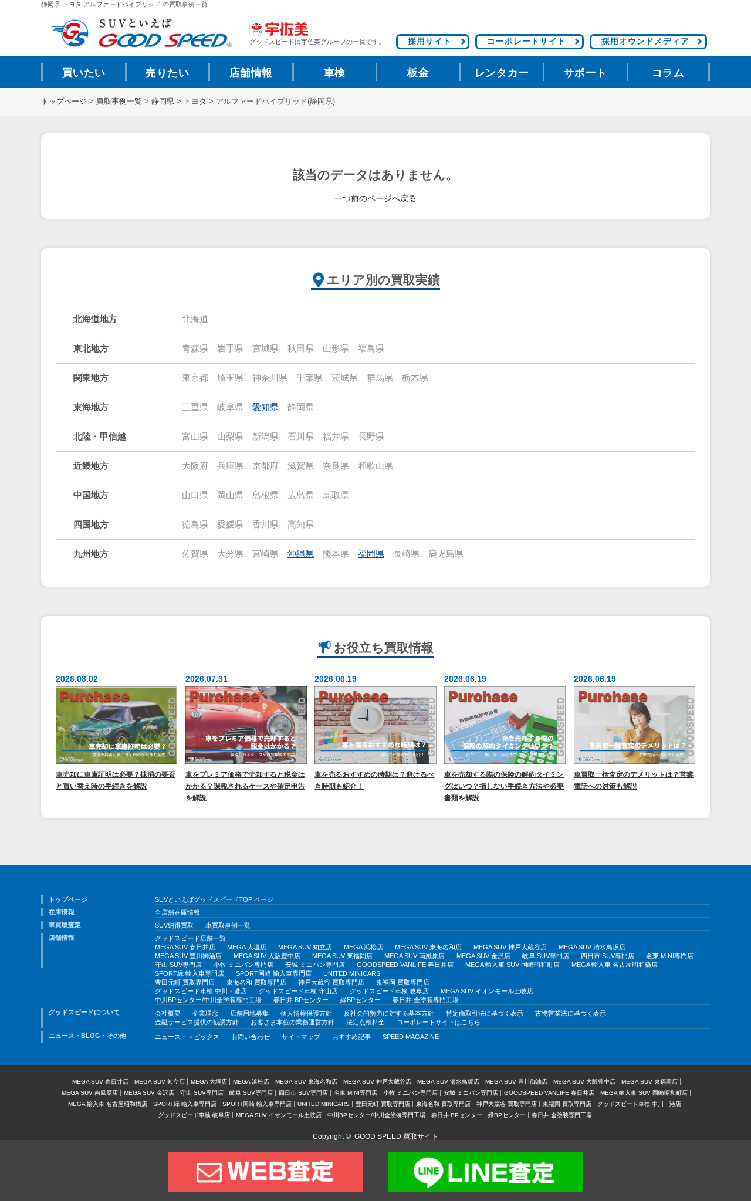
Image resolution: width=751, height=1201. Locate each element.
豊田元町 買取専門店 (185, 982)
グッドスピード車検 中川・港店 (201, 990)
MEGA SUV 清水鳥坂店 (592, 946)
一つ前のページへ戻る (375, 198)
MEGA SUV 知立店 (305, 946)
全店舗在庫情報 (177, 912)
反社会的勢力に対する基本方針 (389, 1013)
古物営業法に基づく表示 (570, 1013)
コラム (668, 73)
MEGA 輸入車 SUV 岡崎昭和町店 (512, 964)
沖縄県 (300, 554)
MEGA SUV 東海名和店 (428, 946)
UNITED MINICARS (351, 973)
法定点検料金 (365, 1022)
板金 (418, 73)
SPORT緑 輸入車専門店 (189, 973)
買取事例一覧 (119, 101)
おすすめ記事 (351, 1036)
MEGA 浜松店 (363, 946)
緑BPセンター (360, 999)
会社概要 (168, 1013)
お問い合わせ (250, 1036)
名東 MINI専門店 (670, 955)
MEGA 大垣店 (246, 946)
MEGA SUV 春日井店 (185, 946)
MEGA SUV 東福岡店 (342, 955)
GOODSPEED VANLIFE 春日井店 (405, 964)
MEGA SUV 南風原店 (414, 955)
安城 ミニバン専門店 (315, 964)
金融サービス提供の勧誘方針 (197, 1022)
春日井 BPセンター (301, 999)
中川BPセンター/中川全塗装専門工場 (208, 999)
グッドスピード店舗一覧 (190, 938)
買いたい (84, 73)
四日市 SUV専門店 (607, 955)
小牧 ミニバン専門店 (243, 964)
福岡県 (371, 554)
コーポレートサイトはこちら (439, 1022)
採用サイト (430, 41)
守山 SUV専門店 (178, 964)
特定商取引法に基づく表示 (484, 1013)
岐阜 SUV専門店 (545, 955)
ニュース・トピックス (187, 1036)
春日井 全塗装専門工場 (426, 999)
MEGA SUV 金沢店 (483, 955)
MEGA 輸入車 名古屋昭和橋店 (614, 964)
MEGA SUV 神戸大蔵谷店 (510, 946)
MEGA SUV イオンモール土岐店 (487, 990)
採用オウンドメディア (645, 41)
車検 (335, 73)
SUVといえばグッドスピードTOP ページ (214, 899)
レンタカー (502, 73)
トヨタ (195, 101)
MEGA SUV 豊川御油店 (188, 955)
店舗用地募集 (249, 1013)
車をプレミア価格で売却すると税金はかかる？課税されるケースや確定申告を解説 (245, 785)
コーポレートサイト (526, 41)
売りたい (167, 73)
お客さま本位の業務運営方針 (292, 1022)
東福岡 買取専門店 (402, 982)
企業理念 (205, 1013)
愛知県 (265, 407)
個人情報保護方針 (306, 1013)
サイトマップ (301, 1036)
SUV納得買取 (174, 925)
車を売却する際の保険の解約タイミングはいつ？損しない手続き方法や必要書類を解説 (504, 785)
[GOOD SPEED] (141, 33)
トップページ (64, 101)
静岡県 (162, 101)
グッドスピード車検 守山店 (298, 990)
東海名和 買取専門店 (256, 982)
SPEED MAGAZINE (411, 1036)
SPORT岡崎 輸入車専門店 (274, 973)
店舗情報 (251, 73)
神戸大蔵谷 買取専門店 (331, 982)
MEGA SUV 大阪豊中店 (267, 955)
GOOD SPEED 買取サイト (396, 1136)
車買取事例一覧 (228, 925)
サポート (585, 73)
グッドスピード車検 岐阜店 (389, 990)
